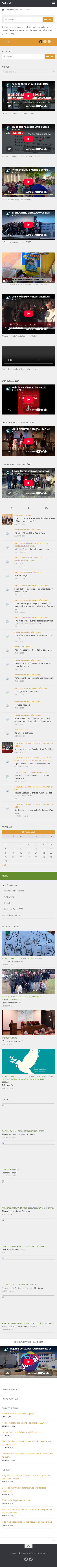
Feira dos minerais (22, 705)
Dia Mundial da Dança (23, 733)
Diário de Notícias (10, 1408)
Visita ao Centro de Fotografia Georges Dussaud (34, 678)
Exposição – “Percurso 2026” (26, 691)
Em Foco (28, 515)
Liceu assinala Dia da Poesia (13, 1249)
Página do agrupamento (14, 891)
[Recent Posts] (11, 508)
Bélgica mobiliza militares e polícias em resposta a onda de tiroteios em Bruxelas (26, 1477)
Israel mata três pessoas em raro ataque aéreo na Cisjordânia (27, 1522)
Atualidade (18, 515)
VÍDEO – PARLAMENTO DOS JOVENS (29, 533)
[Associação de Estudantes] (49, 41)
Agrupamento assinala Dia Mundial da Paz (32, 764)
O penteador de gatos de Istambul (16, 1500)
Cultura (28, 758)
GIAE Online (9, 897)
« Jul (4, 865)
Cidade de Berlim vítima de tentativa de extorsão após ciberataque (24, 1489)
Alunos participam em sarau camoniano (18, 1134)
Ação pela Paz (8, 1085)
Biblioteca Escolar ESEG (13, 909)
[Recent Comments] (46, 508)
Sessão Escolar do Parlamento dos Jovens (19, 1326)
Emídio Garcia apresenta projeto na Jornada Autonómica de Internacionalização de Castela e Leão (34, 606)
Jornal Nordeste (9, 1389)
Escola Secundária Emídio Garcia (27, 530)
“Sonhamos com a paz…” (12, 1041)
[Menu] (53, 3)
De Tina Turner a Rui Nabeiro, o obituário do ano (21, 1432)
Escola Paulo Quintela (31, 543)
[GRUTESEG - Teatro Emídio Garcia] (45, 41)
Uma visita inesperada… (12, 1003)
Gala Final (18, 564)
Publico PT (6, 1470)
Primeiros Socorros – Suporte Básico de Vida (33, 650)
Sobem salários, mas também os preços (18, 1413)
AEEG (4, 997)
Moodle (7, 903)
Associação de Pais (12, 915)
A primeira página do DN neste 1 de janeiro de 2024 (23, 1423)
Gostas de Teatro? (9, 1173)
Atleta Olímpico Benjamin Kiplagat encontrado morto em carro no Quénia (27, 1455)
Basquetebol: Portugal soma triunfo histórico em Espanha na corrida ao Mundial (27, 1511)
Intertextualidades (35, 958)
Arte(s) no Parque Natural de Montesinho (31, 549)
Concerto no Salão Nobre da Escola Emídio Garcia (22, 1288)
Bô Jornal (6, 3)
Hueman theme (41, 1553)
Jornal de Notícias (10, 1399)
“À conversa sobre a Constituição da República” (34, 749)
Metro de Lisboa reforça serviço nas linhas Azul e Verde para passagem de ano (26, 1443)
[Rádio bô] (40, 41)
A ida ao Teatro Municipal (12, 961)
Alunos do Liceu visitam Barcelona (16, 1211)
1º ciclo (17, 730)
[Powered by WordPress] (19, 1553)
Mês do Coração (21, 575)
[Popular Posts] (28, 508)
